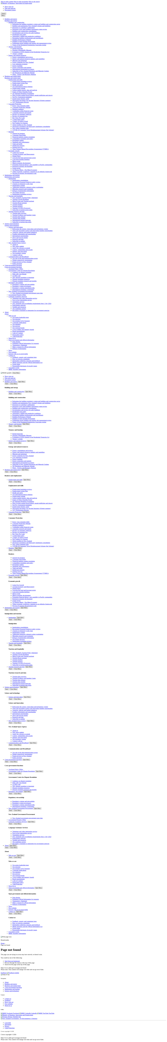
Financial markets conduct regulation (23, 137)
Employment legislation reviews (22, 81)
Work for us (12, 338)
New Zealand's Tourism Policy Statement (25, 197)
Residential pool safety (19, 34)
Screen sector (16, 168)
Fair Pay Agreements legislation (22, 97)
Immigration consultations (20, 180)
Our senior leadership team (20, 317)
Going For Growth (18, 152)
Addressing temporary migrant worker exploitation (27, 187)
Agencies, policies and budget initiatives (24, 232)
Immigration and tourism (12, 989)
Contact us (12, 355)
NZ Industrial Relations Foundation (23, 93)
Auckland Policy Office (16, 269)
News (10, 350)
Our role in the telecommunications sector (25, 258)
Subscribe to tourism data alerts (21, 222)
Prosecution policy (18, 335)
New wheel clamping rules (20, 128)
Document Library (10, 10)
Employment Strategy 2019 (20, 99)
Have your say (9, 6)
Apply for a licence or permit (21, 248)
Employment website (18, 88)
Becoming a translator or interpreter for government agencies (30, 310)
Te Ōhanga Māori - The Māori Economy (24, 170)
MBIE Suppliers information (17, 369)
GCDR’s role (16, 276)
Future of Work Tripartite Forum (22, 92)
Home (3, 943)
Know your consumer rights (20, 106)
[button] (83, 974)
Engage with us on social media (18, 354)
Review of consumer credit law (21, 114)
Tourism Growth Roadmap (20, 199)
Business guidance (18, 109)
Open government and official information (21, 340)
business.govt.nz (17, 147)
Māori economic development (21, 163)
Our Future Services (18, 192)
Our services (16, 326)
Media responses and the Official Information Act (27, 362)
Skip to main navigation (21, 1)
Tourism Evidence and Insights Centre (24, 215)
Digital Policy (16, 156)
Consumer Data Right (19, 135)
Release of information (19, 348)
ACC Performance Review (20, 102)
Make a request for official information (24, 347)
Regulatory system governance (21, 286)
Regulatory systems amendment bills (23, 288)
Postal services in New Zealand (22, 262)
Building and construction (16, 22)
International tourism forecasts (21, 220)
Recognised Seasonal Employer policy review (26, 182)
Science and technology (12, 991)
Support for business (18, 133)
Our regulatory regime (19, 253)
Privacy (7, 1026)
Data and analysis (10, 8)
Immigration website (18, 185)
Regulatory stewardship (16, 283)
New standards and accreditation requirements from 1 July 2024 (31, 303)
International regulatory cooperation (23, 289)
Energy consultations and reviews (22, 57)
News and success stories (20, 237)
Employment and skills (15, 79)
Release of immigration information (23, 191)
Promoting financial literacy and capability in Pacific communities (32, 165)
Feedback (8, 1000)
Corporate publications (19, 322)
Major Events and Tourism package (23, 201)
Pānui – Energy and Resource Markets (24, 74)
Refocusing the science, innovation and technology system (30, 229)
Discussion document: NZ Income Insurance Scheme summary (31, 100)
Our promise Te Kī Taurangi (21, 321)
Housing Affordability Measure (21, 50)
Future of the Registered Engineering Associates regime (29, 45)
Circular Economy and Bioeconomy (23, 154)
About (7, 982)
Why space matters (18, 246)
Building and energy (11, 984)
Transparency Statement (19, 345)
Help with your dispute (19, 274)
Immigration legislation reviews (22, 194)
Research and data (17, 239)
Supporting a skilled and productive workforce (26, 36)
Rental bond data (17, 48)
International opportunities (20, 236)
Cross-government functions (13, 987)
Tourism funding (17, 204)
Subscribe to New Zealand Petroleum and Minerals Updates (30, 71)
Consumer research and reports (21, 112)
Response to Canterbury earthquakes (23, 27)
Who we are (12, 315)
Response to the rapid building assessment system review (29, 29)
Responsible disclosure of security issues (24, 366)
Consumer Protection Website (21, 107)
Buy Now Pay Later (18, 118)
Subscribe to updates (18, 241)
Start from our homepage (12, 961)
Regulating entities (18, 140)
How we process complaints (21, 359)
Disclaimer (8, 1024)
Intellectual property (18, 145)
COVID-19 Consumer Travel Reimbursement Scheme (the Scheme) (33, 130)
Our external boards (18, 328)
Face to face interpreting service (22, 300)
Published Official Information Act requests (25, 343)
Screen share (16, 364)
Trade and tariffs (17, 144)
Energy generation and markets (21, 67)
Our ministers (16, 324)
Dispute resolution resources (21, 279)
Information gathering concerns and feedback (26, 361)
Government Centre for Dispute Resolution (22, 270)
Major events (16, 161)
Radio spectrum (17, 263)
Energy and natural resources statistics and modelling (28, 59)
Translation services (18, 302)
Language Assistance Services (18, 296)
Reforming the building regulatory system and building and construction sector (36, 24)
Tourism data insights (18, 218)
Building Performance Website (21, 40)
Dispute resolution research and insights (24, 281)
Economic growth (14, 151)
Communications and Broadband (19, 256)
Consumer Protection (15, 104)
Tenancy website (17, 53)
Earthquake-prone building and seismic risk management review (31, 43)
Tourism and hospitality (16, 196)
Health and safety (17, 85)
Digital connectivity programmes (22, 260)
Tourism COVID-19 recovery (21, 208)
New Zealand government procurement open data (27, 293)
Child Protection (17, 336)
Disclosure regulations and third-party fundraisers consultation (31, 126)
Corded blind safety (18, 119)
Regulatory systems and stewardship (23, 284)
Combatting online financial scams (22, 111)
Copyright (8, 1023)
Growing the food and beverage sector (24, 158)
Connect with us (17, 255)
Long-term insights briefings (21, 159)
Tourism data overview (19, 213)
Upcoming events (14, 368)
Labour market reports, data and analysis (24, 90)
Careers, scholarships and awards (22, 250)
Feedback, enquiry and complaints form (24, 357)
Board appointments (18, 331)
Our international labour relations (22, 86)
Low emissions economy (20, 64)
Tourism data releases (18, 217)
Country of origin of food (20, 121)
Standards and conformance (20, 142)
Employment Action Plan (20, 83)
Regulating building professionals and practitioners (27, 38)
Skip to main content (7, 1)
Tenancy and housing (15, 47)
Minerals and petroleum (19, 60)
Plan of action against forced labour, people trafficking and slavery (32, 95)
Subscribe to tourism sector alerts (22, 210)
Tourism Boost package (19, 203)
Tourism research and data (16, 211)
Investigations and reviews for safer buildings (26, 33)
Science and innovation (16, 227)
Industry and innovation (19, 251)
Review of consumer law (20, 116)
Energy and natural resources (17, 55)
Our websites (13, 352)
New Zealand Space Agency (17, 243)
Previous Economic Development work (24, 173)
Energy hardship (17, 66)
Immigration (12, 178)
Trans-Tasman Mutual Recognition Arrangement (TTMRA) (30, 149)
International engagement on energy (23, 69)
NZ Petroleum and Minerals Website (23, 73)
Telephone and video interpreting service (24, 298)
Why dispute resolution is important (23, 277)
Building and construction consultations (24, 31)
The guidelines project (19, 309)
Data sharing (16, 342)
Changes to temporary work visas (22, 184)
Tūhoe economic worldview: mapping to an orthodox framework (32, 171)
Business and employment (13, 986)
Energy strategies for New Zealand (23, 62)
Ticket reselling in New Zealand (22, 125)
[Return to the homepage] (16, 3)
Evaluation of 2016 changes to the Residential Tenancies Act (30, 52)
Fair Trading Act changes (20, 123)
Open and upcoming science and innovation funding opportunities (32, 230)
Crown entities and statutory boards (23, 329)
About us (15, 244)
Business (11, 132)
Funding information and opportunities (24, 234)
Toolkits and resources (19, 307)
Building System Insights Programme (23, 41)
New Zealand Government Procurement (21, 291)
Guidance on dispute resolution (21, 272)
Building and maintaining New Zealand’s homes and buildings (31, 26)
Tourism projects (17, 206)
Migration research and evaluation (22, 189)
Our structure (16, 319)
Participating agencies (19, 305)
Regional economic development (22, 166)
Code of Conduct (17, 333)
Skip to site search (34, 1)
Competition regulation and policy (22, 138)
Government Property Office (17, 295)
